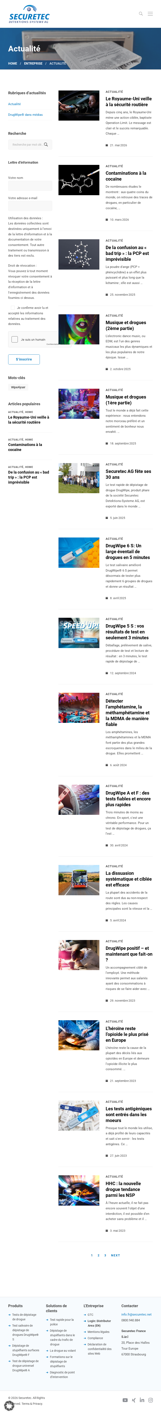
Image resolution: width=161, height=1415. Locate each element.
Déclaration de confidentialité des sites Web (100, 1349)
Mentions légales (98, 1331)
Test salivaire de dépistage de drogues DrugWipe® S (25, 1332)
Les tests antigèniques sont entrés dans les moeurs (129, 1114)
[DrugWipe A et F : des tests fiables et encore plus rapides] (78, 787)
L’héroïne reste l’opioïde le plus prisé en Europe (127, 1034)
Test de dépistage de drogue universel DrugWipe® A (25, 1365)
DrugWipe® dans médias (25, 115)
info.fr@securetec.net (136, 1314)
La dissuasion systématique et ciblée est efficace (129, 879)
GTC (90, 1314)
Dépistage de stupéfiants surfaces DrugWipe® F (25, 1350)
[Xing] (133, 1401)
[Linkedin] (142, 1401)
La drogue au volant (63, 1350)
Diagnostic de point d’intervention (62, 1375)
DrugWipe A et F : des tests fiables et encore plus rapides (128, 798)
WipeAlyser (18, 387)
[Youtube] (125, 1401)
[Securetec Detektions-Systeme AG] (29, 14)
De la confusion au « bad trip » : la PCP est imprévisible (28, 477)
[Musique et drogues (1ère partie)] (78, 391)
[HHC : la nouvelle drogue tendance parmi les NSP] (78, 1178)
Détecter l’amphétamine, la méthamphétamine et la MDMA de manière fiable (127, 712)
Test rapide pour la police (62, 1322)
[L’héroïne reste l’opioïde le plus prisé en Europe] (78, 1023)
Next (115, 1255)
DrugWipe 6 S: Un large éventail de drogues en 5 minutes (128, 551)
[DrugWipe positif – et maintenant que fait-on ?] (78, 942)
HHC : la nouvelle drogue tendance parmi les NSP (123, 1189)
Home (12, 63)
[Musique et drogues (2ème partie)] (78, 317)
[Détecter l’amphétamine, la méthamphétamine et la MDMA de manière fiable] (78, 695)
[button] (9, 1406)
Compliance (95, 1338)
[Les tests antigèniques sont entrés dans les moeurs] (78, 1103)
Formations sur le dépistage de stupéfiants (61, 1361)
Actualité (14, 104)
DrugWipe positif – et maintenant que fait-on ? (129, 954)
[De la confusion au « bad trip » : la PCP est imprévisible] (78, 242)
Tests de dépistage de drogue (24, 1317)
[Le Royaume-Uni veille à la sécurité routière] (78, 93)
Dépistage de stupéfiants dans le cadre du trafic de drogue (62, 1337)
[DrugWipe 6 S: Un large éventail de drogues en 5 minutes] (78, 540)
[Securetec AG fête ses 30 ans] (78, 465)
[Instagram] (151, 1401)
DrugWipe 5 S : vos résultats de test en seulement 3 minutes (127, 631)
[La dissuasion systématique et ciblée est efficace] (78, 867)
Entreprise (33, 63)
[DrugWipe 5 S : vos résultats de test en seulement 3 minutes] (78, 620)
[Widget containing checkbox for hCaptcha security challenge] (39, 339)
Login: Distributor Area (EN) (99, 1323)
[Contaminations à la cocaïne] (78, 167)
